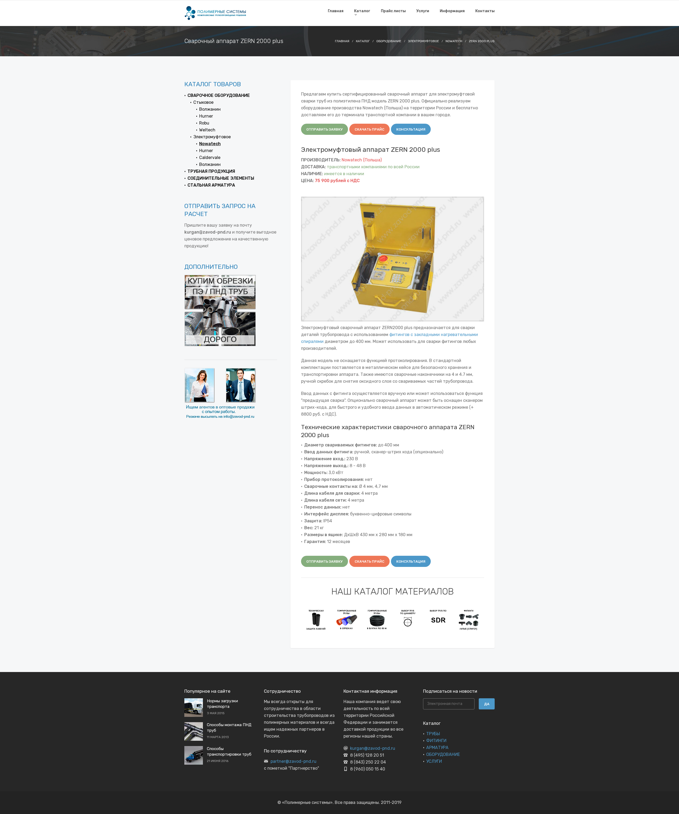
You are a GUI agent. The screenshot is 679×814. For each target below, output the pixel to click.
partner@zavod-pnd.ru (293, 761)
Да (486, 704)
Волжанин (210, 109)
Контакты (485, 11)
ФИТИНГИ (436, 740)
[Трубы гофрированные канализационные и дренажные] (347, 619)
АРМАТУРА (437, 747)
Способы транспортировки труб (229, 751)
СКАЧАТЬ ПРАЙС (369, 129)
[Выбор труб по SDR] (438, 619)
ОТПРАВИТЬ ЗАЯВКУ (324, 129)
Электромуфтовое (423, 41)
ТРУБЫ (433, 733)
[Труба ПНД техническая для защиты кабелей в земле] (316, 619)
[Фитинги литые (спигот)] (469, 619)
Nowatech (454, 41)
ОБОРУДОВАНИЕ (443, 754)
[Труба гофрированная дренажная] (377, 619)
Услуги (422, 11)
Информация (452, 11)
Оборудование (388, 41)
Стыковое (203, 102)
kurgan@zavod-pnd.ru (372, 748)
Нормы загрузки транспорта (222, 704)
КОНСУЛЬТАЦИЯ (410, 129)
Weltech (207, 129)
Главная (335, 11)
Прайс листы (393, 11)
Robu (204, 123)
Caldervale (209, 157)
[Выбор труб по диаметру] (408, 619)
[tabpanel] (316, 619)
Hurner (206, 116)
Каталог (362, 11)
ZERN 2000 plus (482, 41)
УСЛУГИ (434, 761)
